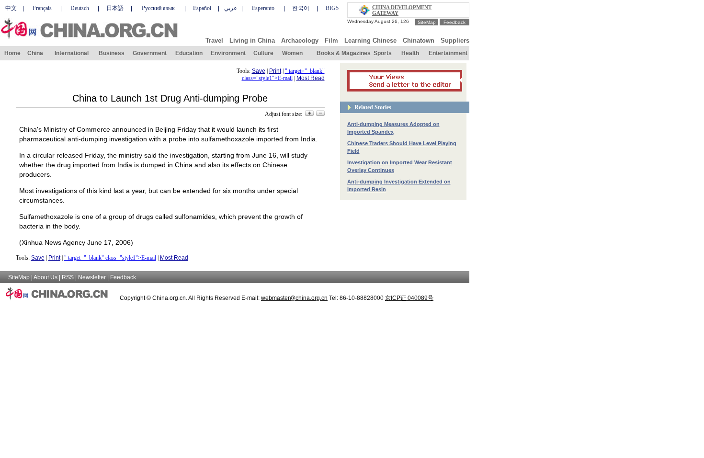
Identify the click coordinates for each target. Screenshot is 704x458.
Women (292, 53)
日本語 (115, 8)
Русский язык (158, 8)
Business (112, 53)
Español (202, 8)
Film (331, 40)
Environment (228, 53)
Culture (263, 53)
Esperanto (263, 8)
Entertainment (448, 53)
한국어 (300, 8)
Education (189, 53)
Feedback (454, 22)
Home (12, 53)
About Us (45, 277)
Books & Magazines (344, 53)
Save (258, 71)
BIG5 (332, 8)
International (72, 53)
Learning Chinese (370, 40)
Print (275, 71)
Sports (383, 53)
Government (150, 53)
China (35, 53)
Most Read (310, 78)
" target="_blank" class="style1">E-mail (283, 74)
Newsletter (92, 277)
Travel (214, 40)
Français (42, 8)
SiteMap (427, 22)
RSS (68, 277)
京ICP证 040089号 (409, 298)
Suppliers (455, 40)
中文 (11, 8)
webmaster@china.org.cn (294, 298)
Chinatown (418, 40)
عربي (230, 8)
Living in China (252, 40)
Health (410, 53)
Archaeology (299, 40)
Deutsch (79, 8)
